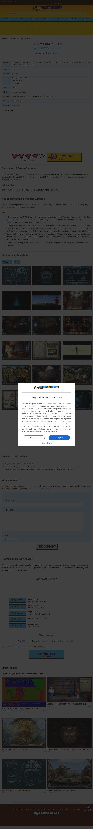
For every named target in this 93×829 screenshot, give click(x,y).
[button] (46, 443)
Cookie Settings (39, 431)
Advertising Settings (37, 429)
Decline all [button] (33, 438)
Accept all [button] (59, 438)
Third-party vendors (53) (43, 416)
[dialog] (46, 414)
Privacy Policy (51, 431)
